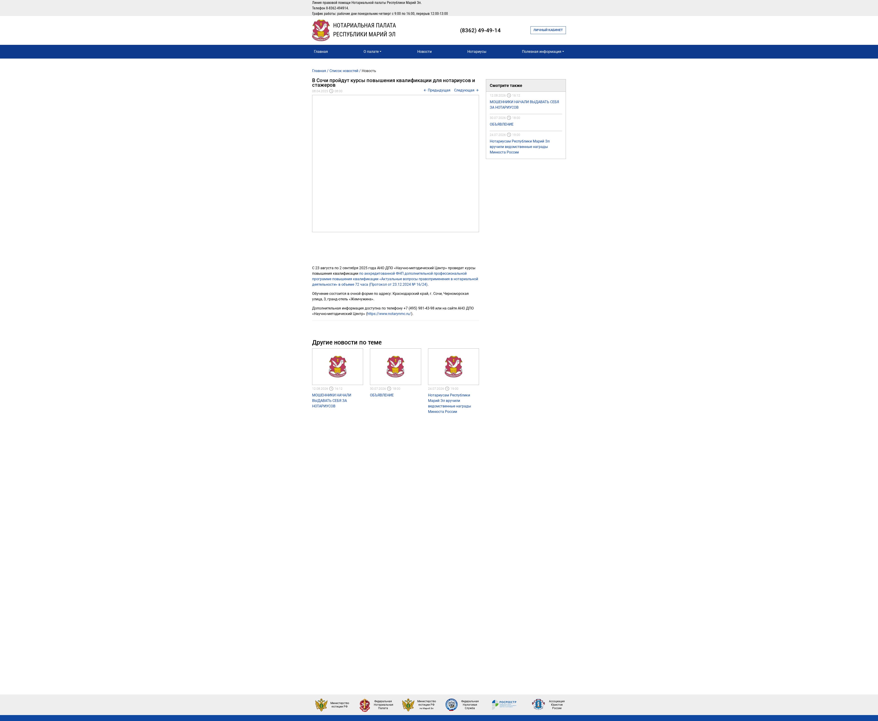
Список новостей (343, 71)
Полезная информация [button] (541, 51)
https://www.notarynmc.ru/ (389, 314)
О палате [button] (371, 51)
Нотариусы (476, 51)
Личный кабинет (548, 30)
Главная (321, 51)
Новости (424, 51)
